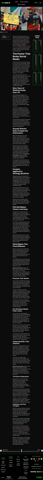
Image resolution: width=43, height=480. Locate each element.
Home (16, 1)
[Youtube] (34, 459)
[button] (8, 36)
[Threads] (38, 461)
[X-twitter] (36, 459)
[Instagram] (35, 461)
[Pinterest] (39, 459)
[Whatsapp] (41, 459)
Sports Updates (21, 4)
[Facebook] (32, 459)
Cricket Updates (24, 1)
